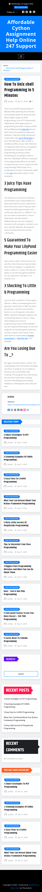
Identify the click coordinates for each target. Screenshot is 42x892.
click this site (22, 338)
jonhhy (10, 101)
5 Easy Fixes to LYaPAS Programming (15, 480)
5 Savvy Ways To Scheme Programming (16, 639)
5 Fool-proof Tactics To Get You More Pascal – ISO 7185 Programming (19, 616)
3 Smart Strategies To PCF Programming (16, 436)
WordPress (33, 885)
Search (10, 659)
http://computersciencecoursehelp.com (24, 404)
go (11, 173)
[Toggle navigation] (21, 56)
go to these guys (26, 138)
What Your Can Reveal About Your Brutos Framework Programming (20, 502)
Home (5, 65)
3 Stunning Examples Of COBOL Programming (18, 458)
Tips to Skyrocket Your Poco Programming (17, 546)
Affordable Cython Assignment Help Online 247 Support (21, 34)
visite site (25, 129)
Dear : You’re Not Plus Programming (14, 592)
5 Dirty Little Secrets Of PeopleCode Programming (16, 524)
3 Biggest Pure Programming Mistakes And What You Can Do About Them (18, 569)
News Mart (15, 888)
